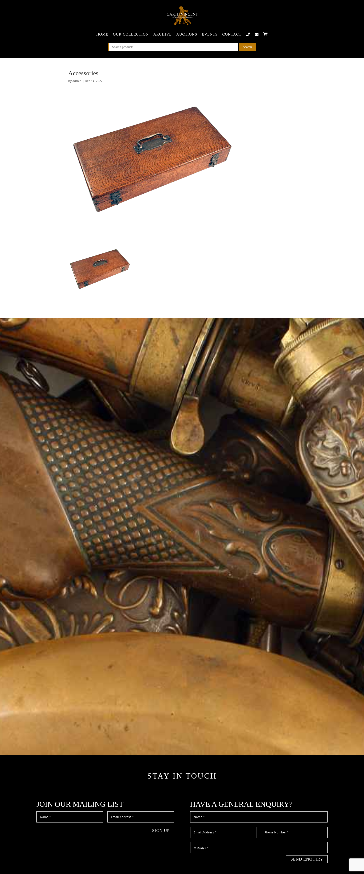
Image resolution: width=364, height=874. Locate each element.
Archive (162, 34)
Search (247, 47)
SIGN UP (161, 830)
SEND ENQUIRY (306, 859)
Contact (231, 34)
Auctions (186, 34)
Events (210, 34)
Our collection (131, 34)
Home (102, 34)
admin (77, 81)
